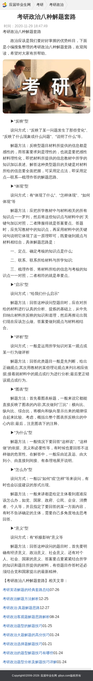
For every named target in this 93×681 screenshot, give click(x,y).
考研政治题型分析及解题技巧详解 (30, 662)
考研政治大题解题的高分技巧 (26, 635)
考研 (40, 5)
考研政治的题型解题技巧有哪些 (28, 653)
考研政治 (56, 5)
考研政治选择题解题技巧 (22, 644)
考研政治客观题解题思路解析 (26, 617)
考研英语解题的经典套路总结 (26, 590)
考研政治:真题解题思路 (21, 608)
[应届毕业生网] (4, 4)
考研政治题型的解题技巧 (22, 626)
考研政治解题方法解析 (21, 599)
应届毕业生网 (20, 5)
